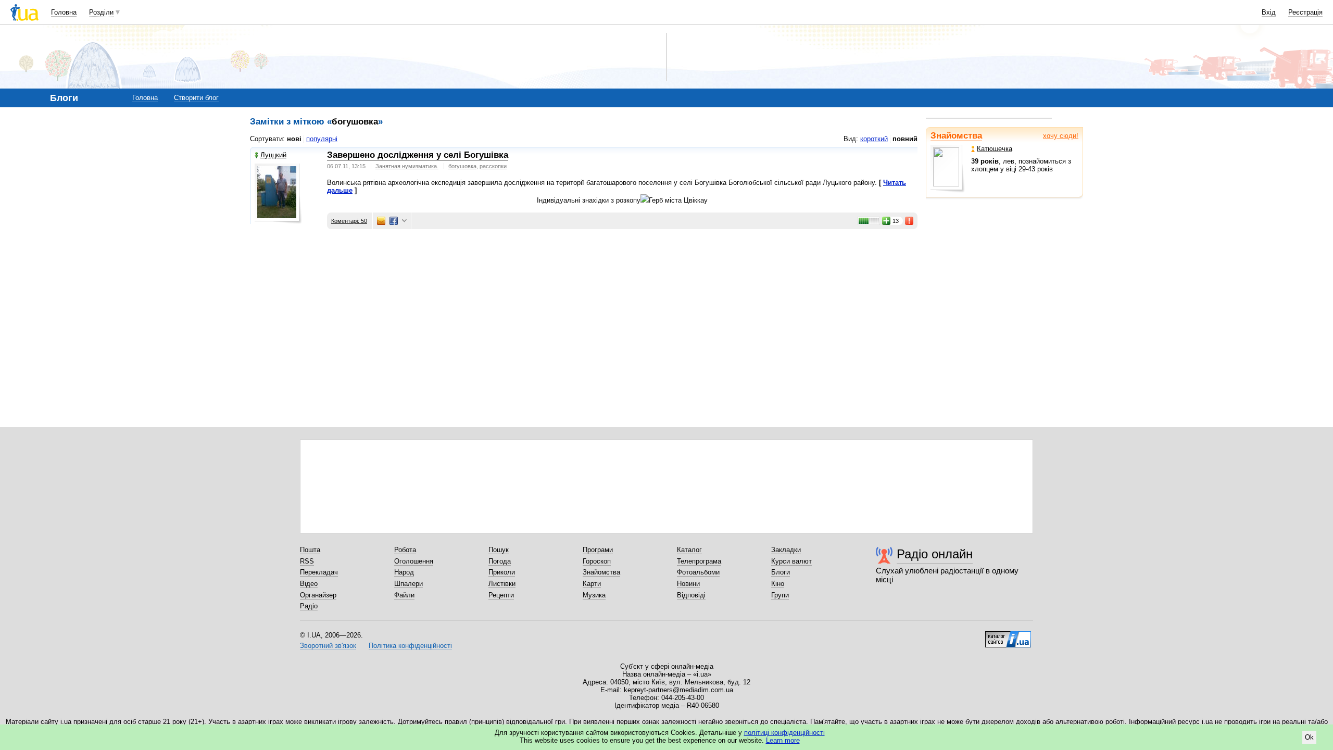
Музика (594, 595)
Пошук (498, 550)
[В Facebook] (393, 221)
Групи (780, 595)
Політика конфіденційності (410, 645)
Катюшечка (994, 149)
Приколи (501, 572)
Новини (688, 584)
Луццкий (273, 155)
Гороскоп (597, 561)
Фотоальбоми (698, 572)
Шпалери (408, 584)
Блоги (780, 572)
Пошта (310, 550)
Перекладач (319, 572)
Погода (499, 561)
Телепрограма (699, 561)
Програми (598, 550)
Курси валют (791, 561)
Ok (1309, 737)
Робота (405, 550)
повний (904, 139)
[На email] (381, 221)
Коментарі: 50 (349, 221)
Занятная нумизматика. (406, 166)
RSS (307, 561)
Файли (404, 595)
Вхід (1269, 12)
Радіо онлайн (935, 554)
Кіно (777, 584)
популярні (321, 139)
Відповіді (691, 595)
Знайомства (956, 136)
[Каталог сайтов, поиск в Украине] (1008, 635)
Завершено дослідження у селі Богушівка (417, 155)
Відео (309, 584)
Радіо (309, 606)
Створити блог (196, 98)
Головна (64, 12)
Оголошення (413, 561)
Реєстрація (1305, 12)
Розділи (101, 12)
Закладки (786, 550)
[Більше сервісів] (404, 221)
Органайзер (318, 595)
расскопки (493, 166)
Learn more (783, 740)
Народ (404, 572)
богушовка (462, 166)
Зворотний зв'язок (328, 645)
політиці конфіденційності (784, 732)
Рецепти (501, 595)
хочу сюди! (1060, 136)
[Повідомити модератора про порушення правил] (909, 221)
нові (294, 139)
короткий (874, 139)
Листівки (501, 584)
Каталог (689, 550)
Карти (592, 584)
